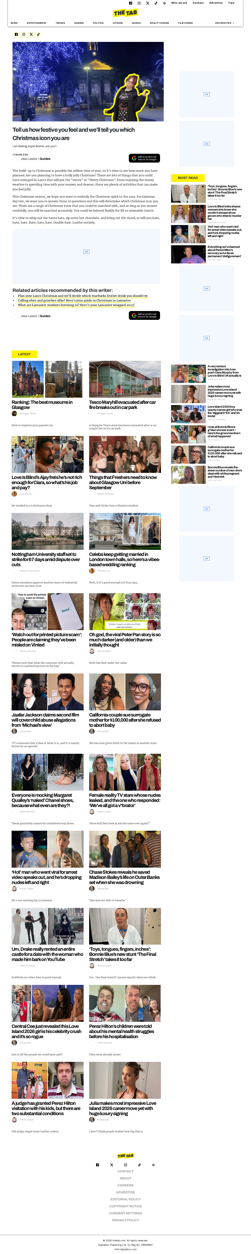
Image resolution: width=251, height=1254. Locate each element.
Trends (60, 23)
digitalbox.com (128, 1249)
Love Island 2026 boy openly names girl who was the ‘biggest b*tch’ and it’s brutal (225, 411)
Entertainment (37, 23)
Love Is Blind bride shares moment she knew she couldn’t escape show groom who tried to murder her (224, 212)
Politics (98, 23)
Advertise (216, 2)
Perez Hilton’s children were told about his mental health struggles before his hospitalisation (121, 1031)
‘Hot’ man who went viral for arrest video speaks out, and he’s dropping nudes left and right (47, 877)
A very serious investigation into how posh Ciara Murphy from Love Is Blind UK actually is (224, 371)
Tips (231, 2)
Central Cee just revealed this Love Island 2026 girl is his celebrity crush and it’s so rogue (46, 1031)
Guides (136, 23)
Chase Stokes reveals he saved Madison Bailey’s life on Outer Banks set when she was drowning (124, 877)
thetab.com (118, 1240)
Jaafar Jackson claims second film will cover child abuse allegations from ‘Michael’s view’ (45, 720)
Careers (125, 1185)
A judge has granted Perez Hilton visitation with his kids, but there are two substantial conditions (46, 1108)
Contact (198, 2)
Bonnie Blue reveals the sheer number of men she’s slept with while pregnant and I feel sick (225, 472)
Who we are (179, 2)
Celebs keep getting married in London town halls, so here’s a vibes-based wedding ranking (124, 559)
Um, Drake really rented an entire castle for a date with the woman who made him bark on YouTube (47, 954)
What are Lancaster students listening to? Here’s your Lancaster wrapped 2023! (76, 305)
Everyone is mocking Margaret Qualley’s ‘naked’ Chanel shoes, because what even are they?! (42, 800)
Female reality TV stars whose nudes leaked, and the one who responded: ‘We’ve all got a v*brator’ (125, 800)
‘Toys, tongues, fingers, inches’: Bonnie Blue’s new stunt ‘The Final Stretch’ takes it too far (122, 954)
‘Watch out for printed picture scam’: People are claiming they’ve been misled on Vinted (47, 639)
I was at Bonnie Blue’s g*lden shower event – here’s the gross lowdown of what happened (224, 431)
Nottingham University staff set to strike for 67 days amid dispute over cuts (46, 559)
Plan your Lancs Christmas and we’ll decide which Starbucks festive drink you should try (83, 296)
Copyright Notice (125, 1206)
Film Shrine (185, 23)
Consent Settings (125, 1213)
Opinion (118, 23)
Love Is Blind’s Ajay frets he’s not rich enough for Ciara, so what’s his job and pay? (47, 482)
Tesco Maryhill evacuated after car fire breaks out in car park (122, 405)
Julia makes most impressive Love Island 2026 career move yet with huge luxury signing (122, 1108)
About (125, 1178)
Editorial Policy (125, 1199)
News (14, 23)
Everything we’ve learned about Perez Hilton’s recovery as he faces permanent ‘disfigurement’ (224, 251)
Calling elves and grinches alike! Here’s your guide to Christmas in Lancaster (74, 300)
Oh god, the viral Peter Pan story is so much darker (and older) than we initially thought (125, 639)
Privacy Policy (125, 1220)
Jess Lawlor (29, 159)
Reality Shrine (159, 23)
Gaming (79, 23)
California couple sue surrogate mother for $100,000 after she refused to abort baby (125, 720)
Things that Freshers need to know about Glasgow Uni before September (123, 482)
